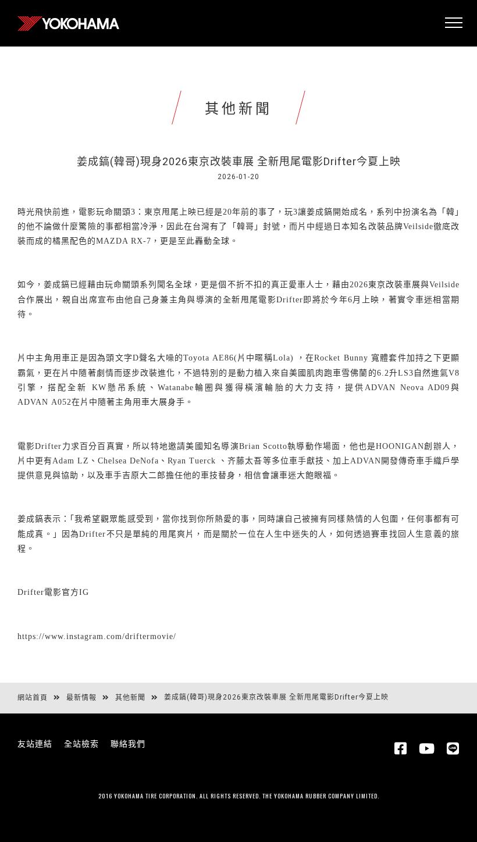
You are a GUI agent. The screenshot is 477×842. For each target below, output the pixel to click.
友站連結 (34, 743)
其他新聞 (130, 698)
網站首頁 (32, 698)
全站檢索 (81, 743)
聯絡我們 (128, 743)
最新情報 (81, 698)
